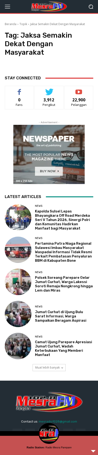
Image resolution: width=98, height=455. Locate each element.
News (38, 206)
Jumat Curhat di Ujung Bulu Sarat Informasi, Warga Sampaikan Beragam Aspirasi (60, 316)
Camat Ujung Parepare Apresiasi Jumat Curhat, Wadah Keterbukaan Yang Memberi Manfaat (63, 348)
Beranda (10, 24)
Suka (19, 89)
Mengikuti (49, 89)
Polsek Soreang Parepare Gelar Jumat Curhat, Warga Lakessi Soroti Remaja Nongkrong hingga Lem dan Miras (64, 284)
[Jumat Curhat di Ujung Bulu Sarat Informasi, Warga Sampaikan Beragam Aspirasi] (18, 314)
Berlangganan (79, 89)
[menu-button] (7, 6)
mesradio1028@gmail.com (58, 421)
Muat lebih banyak (47, 367)
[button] (91, 6)
